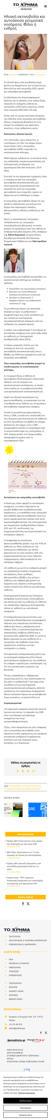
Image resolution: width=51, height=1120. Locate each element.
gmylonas (13, 74)
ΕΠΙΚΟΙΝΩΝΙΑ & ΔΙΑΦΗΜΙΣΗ (22, 944)
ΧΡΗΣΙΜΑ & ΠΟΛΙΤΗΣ (19, 963)
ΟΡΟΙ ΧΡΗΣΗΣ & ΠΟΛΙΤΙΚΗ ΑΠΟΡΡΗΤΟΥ (28, 940)
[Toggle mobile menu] (45, 6)
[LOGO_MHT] (26, 1070)
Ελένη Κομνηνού (33, 788)
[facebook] (41, 1033)
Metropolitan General (19, 785)
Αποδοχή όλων (25, 1100)
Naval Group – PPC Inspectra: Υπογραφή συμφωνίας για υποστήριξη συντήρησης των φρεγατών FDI (25, 880)
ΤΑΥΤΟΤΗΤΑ (14, 936)
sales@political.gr (17, 1028)
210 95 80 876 (15, 1024)
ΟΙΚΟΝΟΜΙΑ (15, 967)
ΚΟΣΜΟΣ (13, 987)
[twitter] (46, 1033)
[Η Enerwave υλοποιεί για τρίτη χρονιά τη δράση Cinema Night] (13, 810)
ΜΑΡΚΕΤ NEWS (16, 991)
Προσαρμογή (25, 1108)
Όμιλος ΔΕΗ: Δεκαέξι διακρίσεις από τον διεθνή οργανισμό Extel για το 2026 (24, 866)
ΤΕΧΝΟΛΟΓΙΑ (15, 983)
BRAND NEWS (15, 999)
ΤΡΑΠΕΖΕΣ (14, 971)
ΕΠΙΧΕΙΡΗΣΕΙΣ (15, 975)
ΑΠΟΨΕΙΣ (13, 995)
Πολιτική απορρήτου (26, 1093)
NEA (11, 959)
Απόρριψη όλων (25, 1115)
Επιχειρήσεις (40, 74)
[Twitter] (28, 903)
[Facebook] (23, 903)
